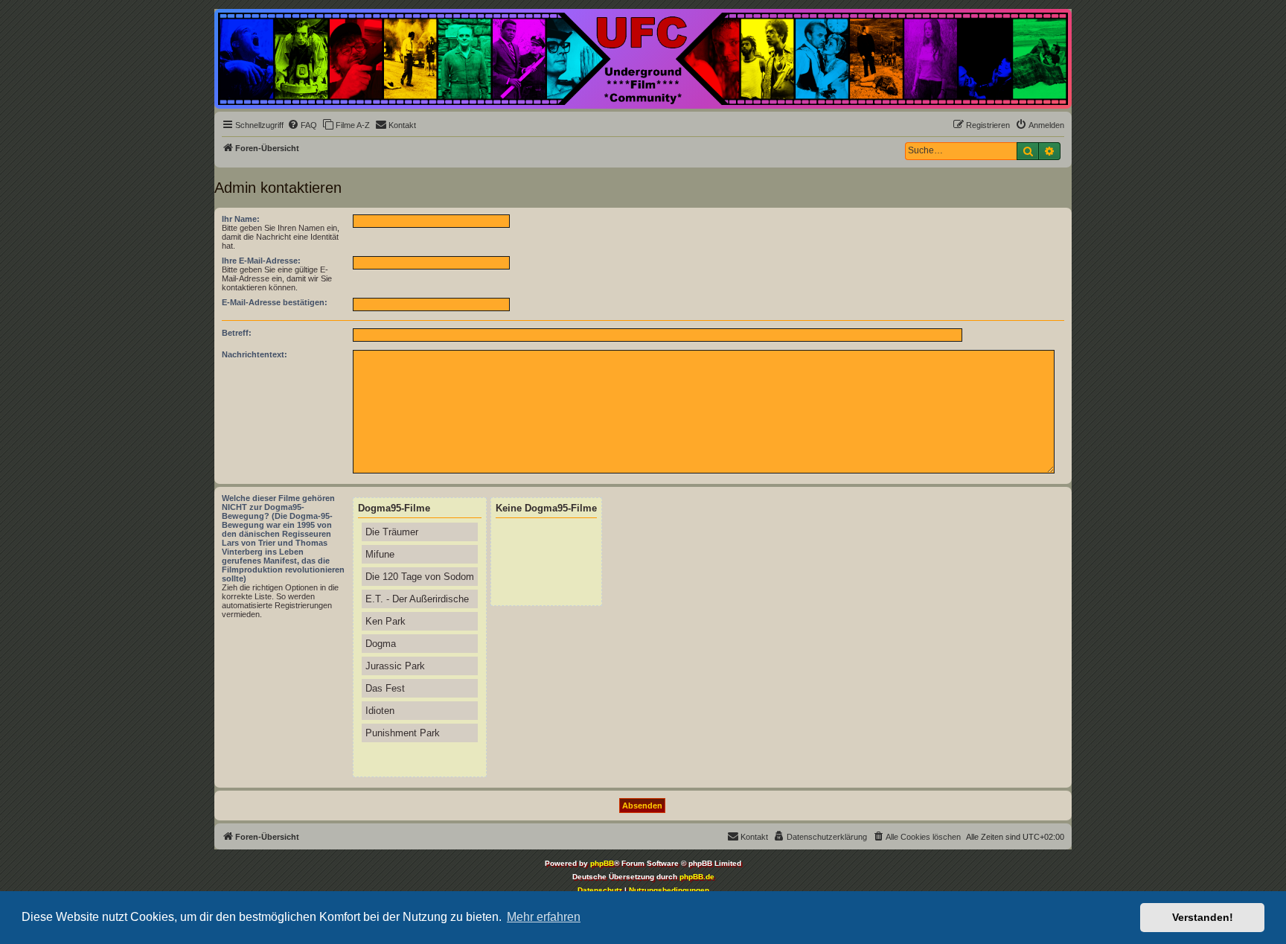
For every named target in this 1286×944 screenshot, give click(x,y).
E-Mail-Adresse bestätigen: (274, 302)
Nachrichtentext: (254, 354)
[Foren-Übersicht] (643, 59)
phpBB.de (696, 877)
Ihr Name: (241, 218)
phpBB (602, 863)
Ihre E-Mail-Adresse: (261, 260)
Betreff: (237, 332)
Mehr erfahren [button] (543, 916)
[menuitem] (302, 125)
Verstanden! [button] (1202, 917)
